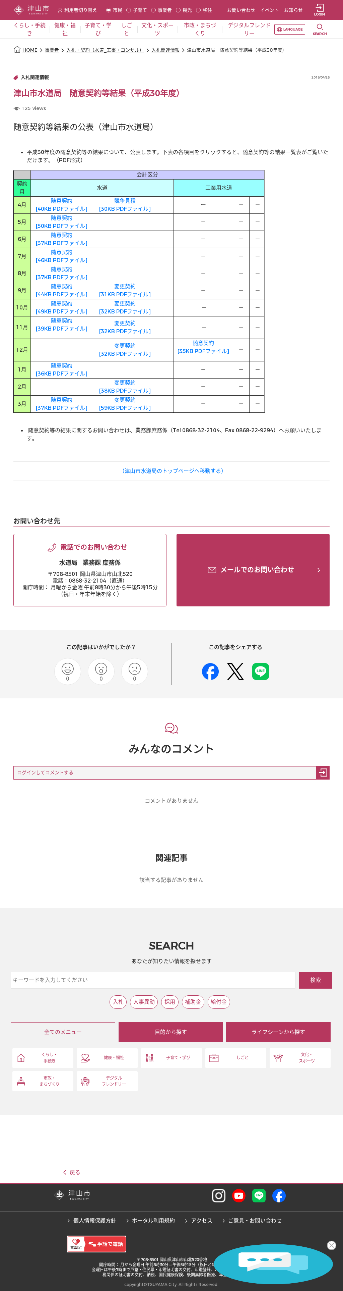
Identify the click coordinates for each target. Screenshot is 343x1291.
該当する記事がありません (171, 880)
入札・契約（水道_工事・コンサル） (105, 50)
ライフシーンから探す (278, 1032)
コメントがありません (171, 800)
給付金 (219, 1001)
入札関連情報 (165, 50)
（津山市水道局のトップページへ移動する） (172, 471)
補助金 (193, 1001)
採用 (169, 1001)
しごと (242, 1057)
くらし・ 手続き (50, 1057)
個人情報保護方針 (94, 1220)
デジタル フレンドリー (114, 1081)
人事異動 (144, 1001)
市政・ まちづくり (50, 1081)
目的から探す (171, 1032)
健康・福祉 (114, 1057)
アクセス (201, 1220)
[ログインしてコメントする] (323, 773)
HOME (30, 50)
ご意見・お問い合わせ (255, 1220)
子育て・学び (178, 1057)
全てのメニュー (63, 1032)
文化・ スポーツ (307, 1057)
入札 (118, 1001)
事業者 (52, 50)
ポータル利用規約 (153, 1220)
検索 (315, 980)
